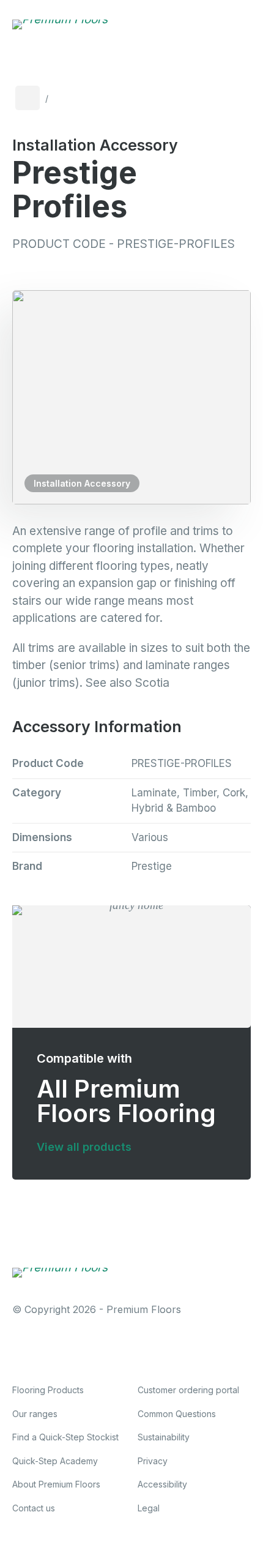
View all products (84, 1146)
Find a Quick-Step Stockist (65, 1437)
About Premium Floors (56, 1484)
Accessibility (162, 1484)
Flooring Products (48, 1390)
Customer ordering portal (188, 1390)
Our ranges (34, 1414)
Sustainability (164, 1437)
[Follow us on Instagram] (59, 1349)
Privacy (153, 1461)
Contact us (33, 1508)
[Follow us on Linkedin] (99, 1349)
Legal (149, 1508)
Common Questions (177, 1414)
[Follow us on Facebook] (20, 1349)
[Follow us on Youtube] (139, 1349)
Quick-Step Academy (55, 1461)
